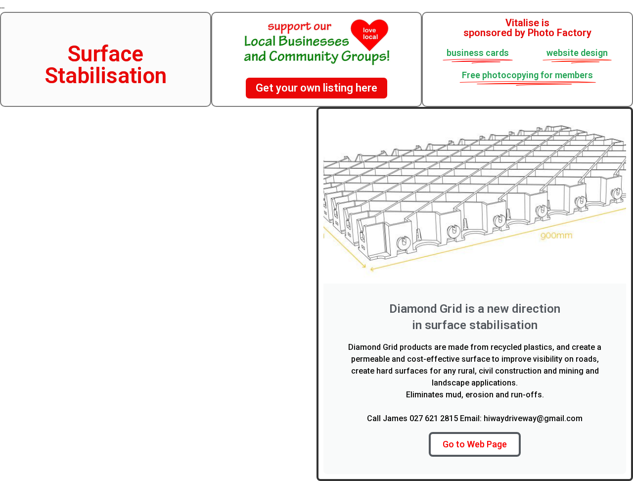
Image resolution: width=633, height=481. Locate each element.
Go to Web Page (475, 444)
